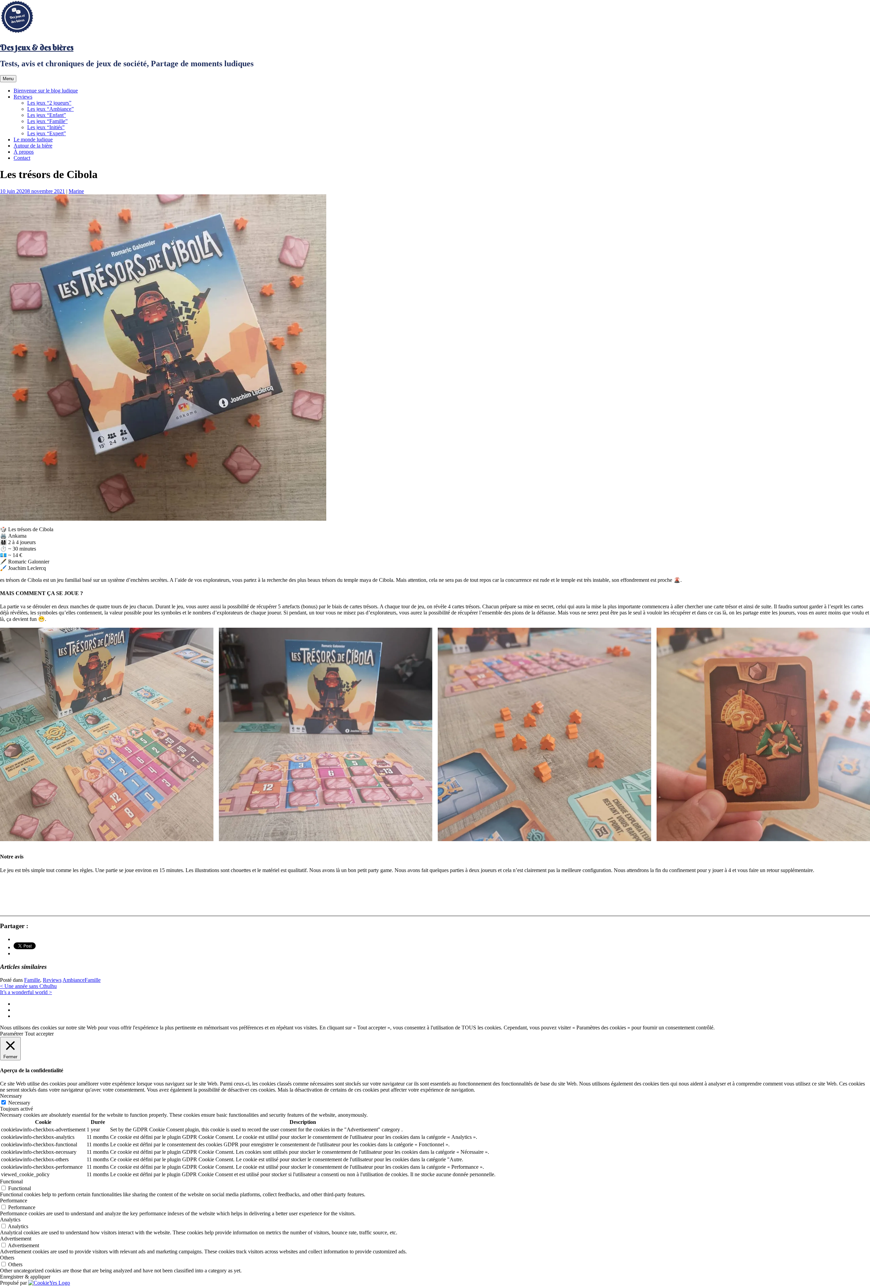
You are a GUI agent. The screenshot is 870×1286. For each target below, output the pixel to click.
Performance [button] (13, 1200)
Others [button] (7, 1258)
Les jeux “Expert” (46, 133)
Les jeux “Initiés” (46, 127)
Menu (8, 78)
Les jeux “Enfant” (46, 115)
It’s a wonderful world (26, 992)
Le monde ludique (33, 139)
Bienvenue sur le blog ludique (46, 90)
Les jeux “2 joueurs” (49, 103)
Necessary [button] (11, 1096)
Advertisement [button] (15, 1238)
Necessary (19, 1103)
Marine (76, 191)
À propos (24, 152)
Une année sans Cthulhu (28, 986)
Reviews (23, 97)
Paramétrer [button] (11, 1034)
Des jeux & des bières (36, 47)
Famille (32, 980)
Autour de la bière (33, 146)
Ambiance (74, 980)
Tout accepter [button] (39, 1034)
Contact (22, 158)
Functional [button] (11, 1181)
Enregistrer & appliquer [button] (25, 1277)
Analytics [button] (10, 1219)
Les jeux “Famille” (47, 121)
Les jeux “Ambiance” (50, 109)
